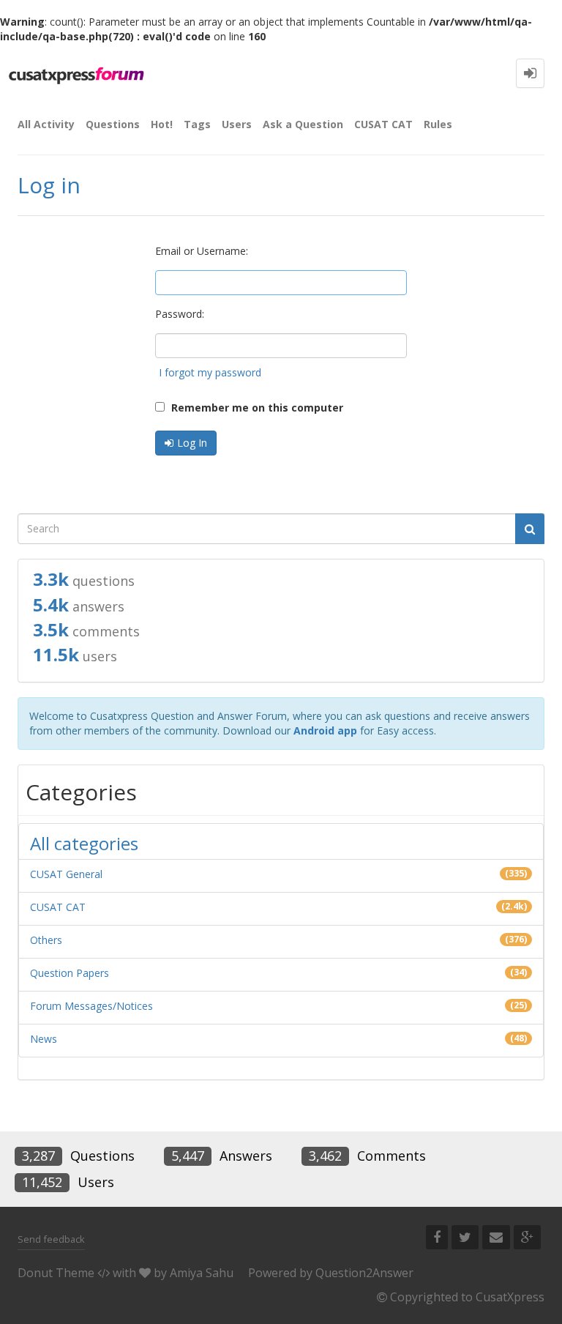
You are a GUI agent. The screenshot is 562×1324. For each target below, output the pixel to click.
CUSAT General (66, 874)
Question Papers (69, 973)
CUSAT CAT (383, 124)
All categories (84, 843)
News (43, 1039)
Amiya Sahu (201, 1273)
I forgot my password (210, 372)
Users (237, 124)
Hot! (162, 124)
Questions (113, 124)
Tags (197, 124)
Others (46, 940)
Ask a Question (303, 124)
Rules (438, 124)
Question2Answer (364, 1273)
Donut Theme (56, 1273)
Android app (325, 730)
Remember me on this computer (255, 407)
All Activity (46, 124)
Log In (192, 443)
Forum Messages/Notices (91, 1006)
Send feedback (51, 1239)
